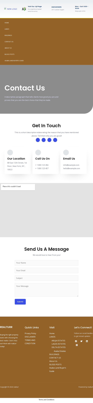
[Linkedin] (87, 341)
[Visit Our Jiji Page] (24, 9)
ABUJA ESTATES (58, 340)
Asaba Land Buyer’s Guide (14, 61)
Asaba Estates (60, 351)
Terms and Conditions (46, 400)
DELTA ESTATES (59, 347)
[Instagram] (77, 345)
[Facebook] (76, 341)
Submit (20, 302)
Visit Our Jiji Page (35, 6)
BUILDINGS (8, 35)
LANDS (7, 29)
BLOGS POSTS (9, 54)
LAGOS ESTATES (59, 344)
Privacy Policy (30, 333)
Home (7, 23)
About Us (8, 48)
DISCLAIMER (30, 337)
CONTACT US (9, 42)
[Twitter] (81, 341)
